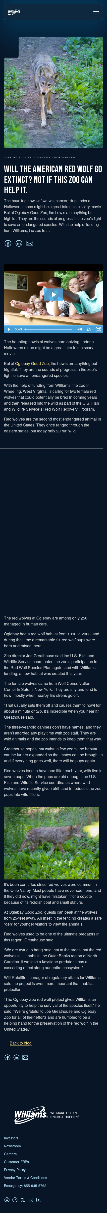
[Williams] (44, 1124)
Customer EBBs (16, 1161)
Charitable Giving (18, 157)
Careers (10, 1153)
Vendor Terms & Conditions (25, 1177)
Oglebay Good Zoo (32, 363)
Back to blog (21, 1043)
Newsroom (12, 1145)
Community (42, 157)
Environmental (64, 157)
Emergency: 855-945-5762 (25, 1185)
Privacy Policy (15, 1169)
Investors (11, 1137)
